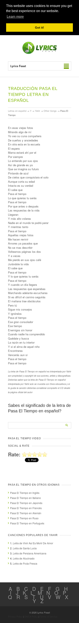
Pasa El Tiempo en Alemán (25, 513)
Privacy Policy (15, 616)
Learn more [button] (15, 16)
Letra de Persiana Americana (29, 553)
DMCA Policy (31, 616)
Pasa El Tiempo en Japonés (26, 503)
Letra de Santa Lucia (25, 548)
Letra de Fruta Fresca (25, 563)
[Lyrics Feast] (39, 53)
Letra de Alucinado (24, 558)
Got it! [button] (39, 27)
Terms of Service (48, 616)
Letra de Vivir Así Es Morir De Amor (33, 543)
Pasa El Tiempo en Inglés (24, 493)
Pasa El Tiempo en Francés (26, 508)
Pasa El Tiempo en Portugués (27, 523)
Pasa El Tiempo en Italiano (25, 498)
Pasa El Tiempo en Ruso (24, 518)
